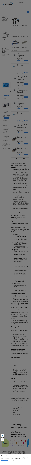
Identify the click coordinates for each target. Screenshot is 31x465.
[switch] (2, 439)
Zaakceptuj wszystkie (4, 460)
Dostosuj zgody (11, 460)
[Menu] (3, 434)
